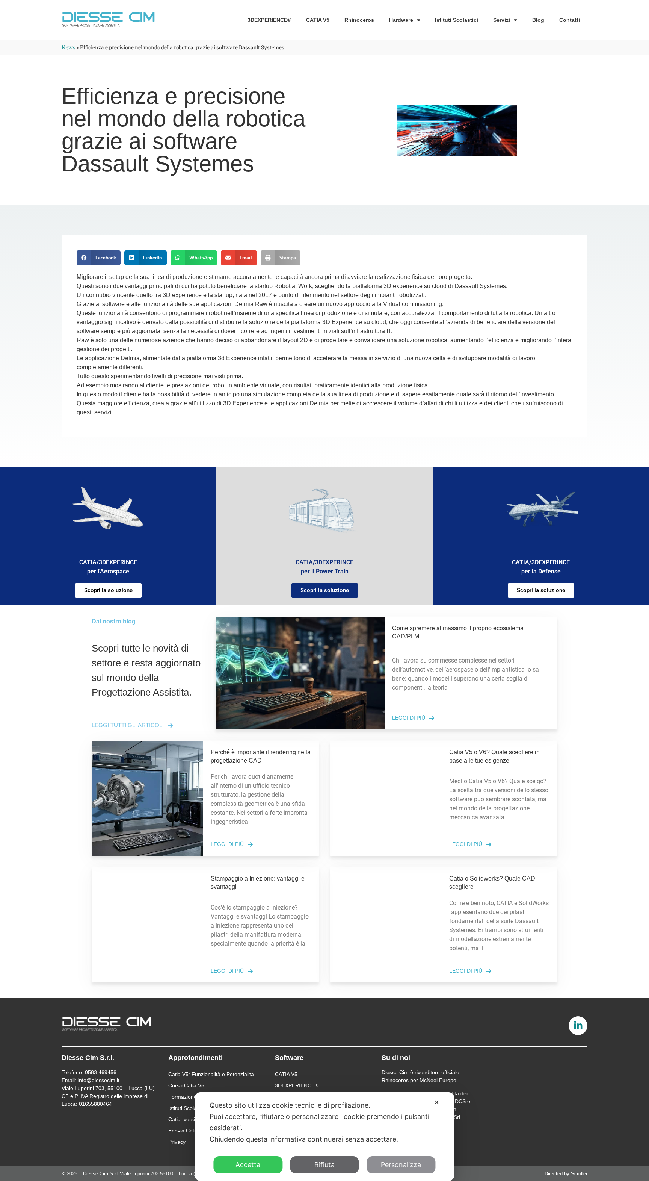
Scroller (579, 1173)
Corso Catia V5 (186, 1085)
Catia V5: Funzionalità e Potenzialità (211, 1074)
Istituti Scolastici (456, 20)
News (68, 47)
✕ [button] (436, 1102)
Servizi (501, 20)
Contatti (569, 20)
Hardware (401, 20)
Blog (538, 20)
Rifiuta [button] (324, 1165)
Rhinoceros (359, 20)
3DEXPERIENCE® (269, 20)
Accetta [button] (247, 1165)
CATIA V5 (317, 20)
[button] (99, 257)
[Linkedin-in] (578, 1025)
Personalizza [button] (401, 1165)
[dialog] (324, 1136)
